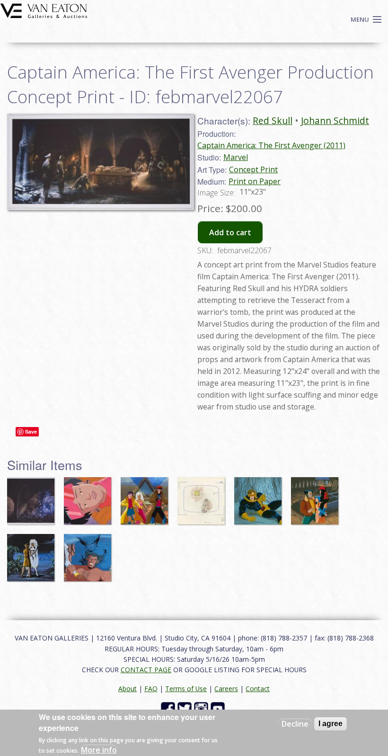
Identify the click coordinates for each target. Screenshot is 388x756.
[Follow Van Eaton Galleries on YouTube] (219, 708)
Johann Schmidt (335, 120)
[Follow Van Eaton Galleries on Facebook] (169, 708)
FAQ (151, 688)
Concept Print (253, 169)
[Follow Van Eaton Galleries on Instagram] (202, 708)
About (127, 688)
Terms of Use (186, 688)
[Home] (44, 10)
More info (99, 750)
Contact (258, 688)
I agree (330, 724)
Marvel (235, 157)
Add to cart (230, 232)
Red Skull (272, 120)
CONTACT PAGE (146, 669)
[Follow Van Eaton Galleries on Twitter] (185, 708)
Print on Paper (255, 181)
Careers (226, 688)
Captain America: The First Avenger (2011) (271, 145)
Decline (295, 724)
